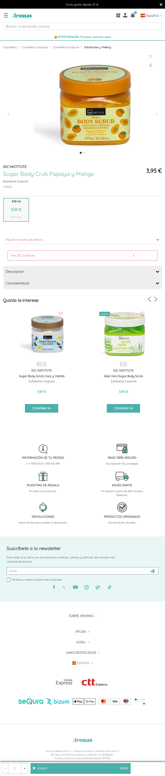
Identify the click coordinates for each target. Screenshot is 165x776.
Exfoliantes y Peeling (97, 47)
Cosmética (10, 47)
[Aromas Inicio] (21, 15)
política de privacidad (48, 579)
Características (17, 283)
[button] (15, 106)
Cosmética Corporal (35, 47)
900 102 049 (53, 463)
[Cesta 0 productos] (133, 15)
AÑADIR (82, 766)
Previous (149, 299)
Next (155, 299)
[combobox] (82, 26)
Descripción (15, 271)
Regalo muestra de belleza (24, 240)
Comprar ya (41, 408)
